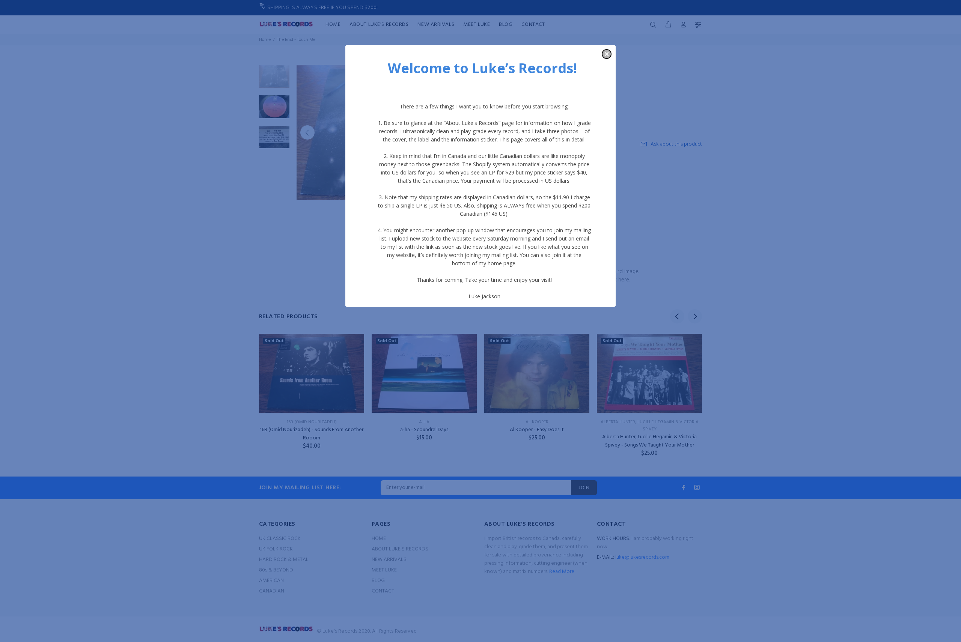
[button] (606, 54)
